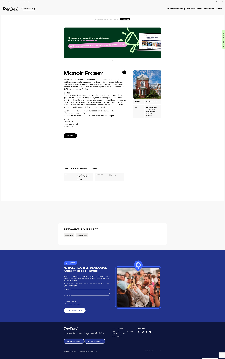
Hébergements (209, 8)
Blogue (29, 2)
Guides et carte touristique (20, 2)
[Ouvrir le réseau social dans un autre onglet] (139, 332)
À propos (10, 2)
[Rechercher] (222, 2)
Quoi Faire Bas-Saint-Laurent (107, 19)
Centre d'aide (93, 351)
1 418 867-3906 (112, 175)
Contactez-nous (117, 336)
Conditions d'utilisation (83, 351)
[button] (112, 60)
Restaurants (69, 235)
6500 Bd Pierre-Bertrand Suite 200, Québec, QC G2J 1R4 (122, 332)
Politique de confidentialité (70, 351)
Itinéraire (149, 115)
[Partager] (124, 72)
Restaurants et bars (194, 8)
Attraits (219, 8)
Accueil (5, 2)
